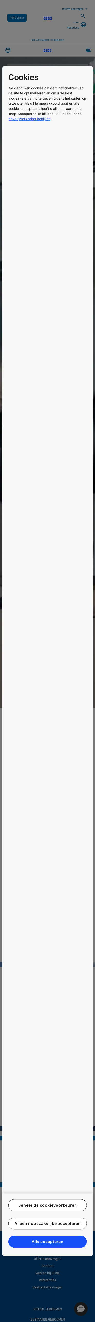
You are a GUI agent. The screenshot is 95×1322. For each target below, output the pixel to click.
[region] (47, 661)
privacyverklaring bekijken (29, 119)
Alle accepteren (48, 1241)
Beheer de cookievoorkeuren (47, 1205)
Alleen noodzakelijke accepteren (47, 1223)
